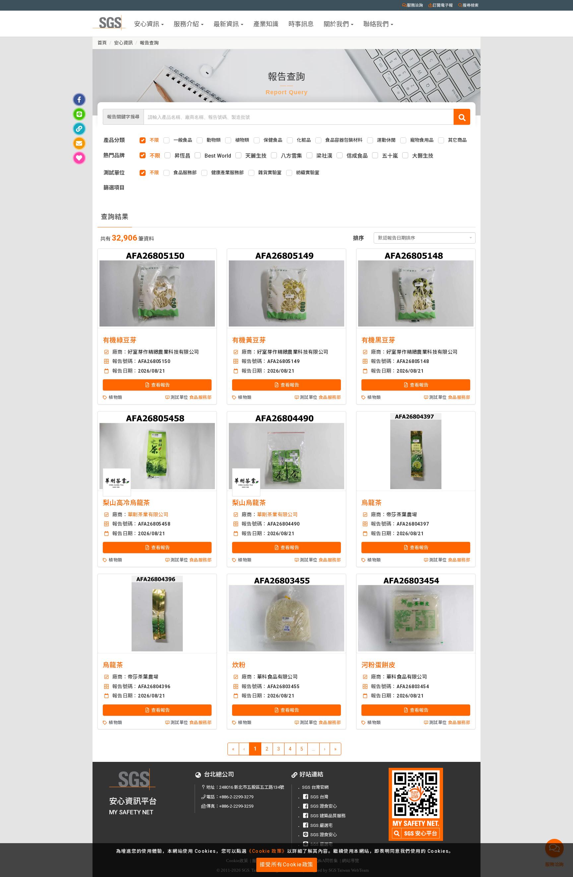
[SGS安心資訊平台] (416, 804)
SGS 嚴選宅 (321, 825)
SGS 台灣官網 (315, 787)
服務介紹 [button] (187, 23)
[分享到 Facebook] (79, 99)
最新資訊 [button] (227, 23)
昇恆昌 (182, 156)
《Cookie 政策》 (267, 851)
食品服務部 (200, 397)
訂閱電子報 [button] (443, 5)
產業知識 (266, 23)
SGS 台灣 (319, 796)
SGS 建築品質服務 (328, 815)
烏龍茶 (371, 503)
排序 (358, 238)
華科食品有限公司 (277, 677)
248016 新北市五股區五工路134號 (251, 787)
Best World (218, 156)
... (313, 749)
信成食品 (357, 156)
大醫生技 (422, 156)
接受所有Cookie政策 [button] (287, 864)
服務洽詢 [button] (415, 5)
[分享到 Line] (79, 114)
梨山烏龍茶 (249, 503)
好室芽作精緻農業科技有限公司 (163, 352)
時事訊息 (301, 23)
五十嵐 (390, 156)
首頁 (102, 42)
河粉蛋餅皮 (378, 665)
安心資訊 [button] (147, 23)
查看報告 (160, 385)
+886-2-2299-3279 (236, 796)
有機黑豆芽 (378, 340)
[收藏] (79, 158)
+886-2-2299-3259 (236, 806)
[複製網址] (79, 128)
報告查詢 (149, 42)
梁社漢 (324, 156)
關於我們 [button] (337, 23)
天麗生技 (256, 156)
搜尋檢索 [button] (470, 5)
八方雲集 (291, 156)
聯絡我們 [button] (376, 23)
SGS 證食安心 (323, 806)
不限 (155, 156)
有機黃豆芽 (249, 340)
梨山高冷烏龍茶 (126, 503)
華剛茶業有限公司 (148, 515)
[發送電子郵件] (79, 143)
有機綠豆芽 (120, 340)
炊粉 (239, 665)
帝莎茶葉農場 (401, 515)
